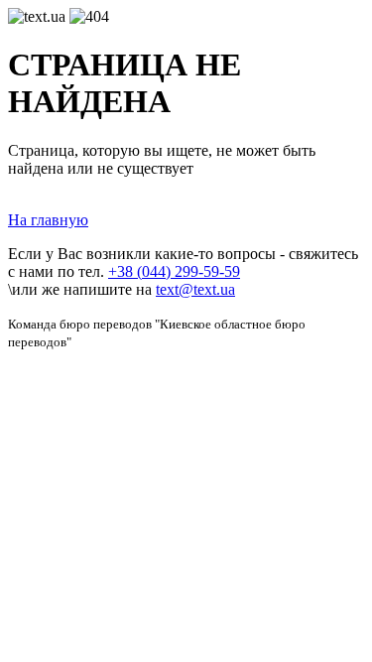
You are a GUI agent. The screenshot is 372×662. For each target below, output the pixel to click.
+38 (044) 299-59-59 (174, 271)
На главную (48, 219)
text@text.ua (195, 289)
